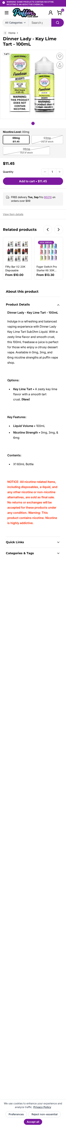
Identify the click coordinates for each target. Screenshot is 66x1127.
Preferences (16, 1114)
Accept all (33, 1121)
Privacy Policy (42, 1107)
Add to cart (33, 181)
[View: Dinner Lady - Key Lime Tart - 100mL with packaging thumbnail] (33, 123)
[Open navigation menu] (6, 12)
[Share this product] (59, 65)
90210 (48, 197)
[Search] (57, 23)
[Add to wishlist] (59, 56)
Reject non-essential (45, 1114)
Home (11, 32)
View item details (13, 214)
